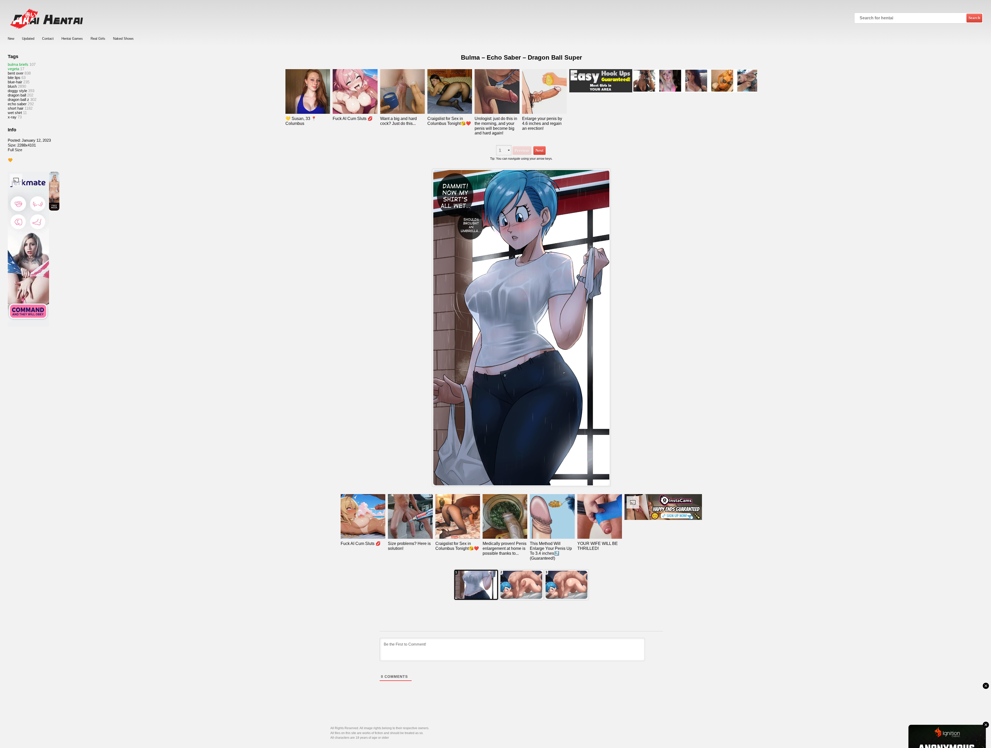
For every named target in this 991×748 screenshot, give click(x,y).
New (11, 39)
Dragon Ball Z (18, 99)
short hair (15, 108)
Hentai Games (72, 39)
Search (974, 18)
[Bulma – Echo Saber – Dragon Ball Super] (521, 327)
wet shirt (15, 112)
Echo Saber (17, 104)
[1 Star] (10, 160)
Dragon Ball (17, 95)
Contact (48, 39)
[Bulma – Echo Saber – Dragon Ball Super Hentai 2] (566, 585)
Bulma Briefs (18, 64)
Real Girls (98, 39)
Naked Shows (123, 39)
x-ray (12, 117)
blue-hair (15, 82)
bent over (15, 73)
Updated (28, 39)
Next (540, 150)
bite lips (14, 77)
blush (12, 86)
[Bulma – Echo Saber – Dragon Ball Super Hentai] (476, 585)
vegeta (13, 69)
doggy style (17, 91)
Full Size (15, 150)
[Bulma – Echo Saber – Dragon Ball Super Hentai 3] (521, 585)
